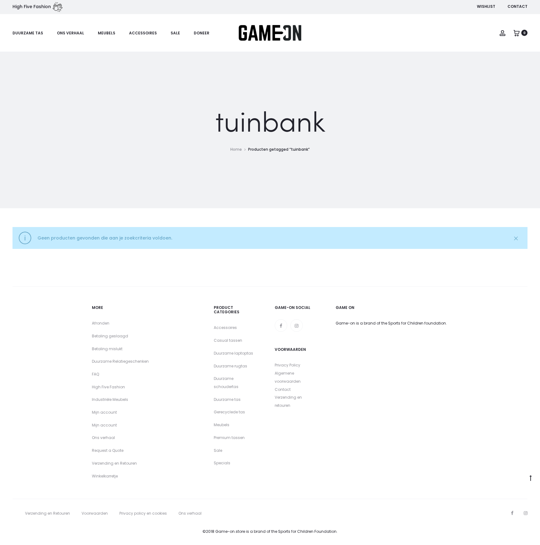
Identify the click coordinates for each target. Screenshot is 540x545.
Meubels (106, 33)
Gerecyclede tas (229, 412)
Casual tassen (228, 340)
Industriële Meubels (110, 399)
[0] (516, 33)
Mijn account (104, 412)
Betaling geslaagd (110, 336)
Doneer (201, 33)
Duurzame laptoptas (233, 353)
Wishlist (486, 6)
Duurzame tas (27, 33)
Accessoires (143, 33)
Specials (222, 463)
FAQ (95, 374)
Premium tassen (229, 437)
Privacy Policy (287, 365)
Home (236, 149)
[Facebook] (281, 325)
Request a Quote (107, 450)
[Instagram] (296, 325)
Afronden (100, 323)
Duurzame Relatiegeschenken (120, 361)
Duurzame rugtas (230, 366)
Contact (518, 6)
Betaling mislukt (107, 348)
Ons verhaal (70, 33)
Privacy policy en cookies (143, 513)
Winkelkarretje (105, 476)
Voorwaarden (95, 513)
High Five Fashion (108, 387)
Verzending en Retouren (114, 463)
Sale (175, 33)
